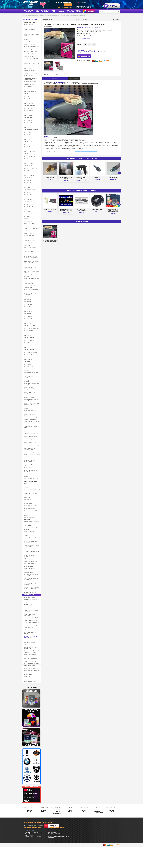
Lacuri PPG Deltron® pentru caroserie (30, 486)
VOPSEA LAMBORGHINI (29, 151)
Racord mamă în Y (50, 177)
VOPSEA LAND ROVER (29, 156)
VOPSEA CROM (27, 68)
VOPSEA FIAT (27, 125)
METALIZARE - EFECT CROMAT (31, 70)
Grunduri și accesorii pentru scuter (30, 443)
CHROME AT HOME (28, 75)
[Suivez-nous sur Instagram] (38, 825)
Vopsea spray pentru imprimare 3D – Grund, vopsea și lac (31, 591)
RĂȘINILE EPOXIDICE (29, 531)
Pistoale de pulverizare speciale (31, 622)
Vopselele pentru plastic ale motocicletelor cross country (31, 418)
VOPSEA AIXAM (28, 86)
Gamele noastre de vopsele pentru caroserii (30, 79)
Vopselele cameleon (28, 27)
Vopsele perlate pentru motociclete (29, 415)
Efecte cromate (27, 66)
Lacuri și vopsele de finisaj (30, 481)
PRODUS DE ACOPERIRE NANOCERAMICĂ (30, 502)
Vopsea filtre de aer (28, 627)
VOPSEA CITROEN (28, 110)
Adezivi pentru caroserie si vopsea (30, 655)
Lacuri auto (26, 483)
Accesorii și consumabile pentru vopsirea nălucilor (31, 542)
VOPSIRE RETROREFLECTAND (31, 510)
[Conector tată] (97, 168)
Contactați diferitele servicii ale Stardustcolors (57, 831)
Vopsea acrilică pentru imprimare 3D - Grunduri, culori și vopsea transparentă (32, 583)
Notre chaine (29, 786)
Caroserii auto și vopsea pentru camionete (31, 272)
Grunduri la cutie (28, 221)
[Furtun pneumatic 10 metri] (97, 200)
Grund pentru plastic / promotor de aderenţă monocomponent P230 (113, 210)
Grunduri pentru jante (29, 231)
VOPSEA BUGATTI (28, 101)
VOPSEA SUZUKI (28, 359)
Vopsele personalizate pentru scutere (31, 430)
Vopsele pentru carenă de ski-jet (31, 421)
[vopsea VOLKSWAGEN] (26, 778)
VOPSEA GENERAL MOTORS (31, 129)
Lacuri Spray (27, 515)
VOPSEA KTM (27, 333)
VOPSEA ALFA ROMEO (29, 89)
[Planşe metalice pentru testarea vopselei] (81, 200)
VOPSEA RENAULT (28, 187)
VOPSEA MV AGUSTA (29, 349)
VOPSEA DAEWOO (28, 115)
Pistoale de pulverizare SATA (31, 617)
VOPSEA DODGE (28, 120)
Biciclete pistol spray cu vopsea (31, 452)
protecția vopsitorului (29, 629)
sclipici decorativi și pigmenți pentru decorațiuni (31, 524)
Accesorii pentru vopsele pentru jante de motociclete (31, 404)
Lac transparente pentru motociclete (30, 407)
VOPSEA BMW (27, 98)
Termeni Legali (29, 835)
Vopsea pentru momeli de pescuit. (30, 538)
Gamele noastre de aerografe (31, 597)
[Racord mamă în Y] (50, 168)
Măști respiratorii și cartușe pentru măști (30, 633)
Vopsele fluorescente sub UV (31, 46)
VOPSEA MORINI (28, 345)
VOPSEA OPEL (27, 180)
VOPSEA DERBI (27, 313)
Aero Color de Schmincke (30, 681)
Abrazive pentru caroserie (30, 642)
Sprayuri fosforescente (29, 31)
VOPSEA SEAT (27, 197)
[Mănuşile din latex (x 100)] (50, 200)
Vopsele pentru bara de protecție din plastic (29, 286)
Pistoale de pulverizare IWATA (31, 620)
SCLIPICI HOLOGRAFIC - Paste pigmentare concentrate (66, 210)
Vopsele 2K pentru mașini (30, 265)
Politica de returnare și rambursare (34, 832)
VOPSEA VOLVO (28, 216)
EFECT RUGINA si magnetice (31, 58)
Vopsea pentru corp (28, 566)
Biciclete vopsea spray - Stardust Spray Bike (30, 449)
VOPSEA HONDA (28, 132)
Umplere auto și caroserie (30, 226)
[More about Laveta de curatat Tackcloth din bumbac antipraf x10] (50, 231)
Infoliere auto (27, 559)
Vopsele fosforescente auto (30, 41)
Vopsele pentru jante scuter (30, 439)
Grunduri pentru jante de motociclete (30, 393)
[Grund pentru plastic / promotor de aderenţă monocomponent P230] (113, 200)
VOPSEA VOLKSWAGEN (30, 214)
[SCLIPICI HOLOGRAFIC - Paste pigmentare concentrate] (66, 200)
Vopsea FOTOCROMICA (29, 56)
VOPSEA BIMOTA (28, 304)
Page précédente (47, 19)
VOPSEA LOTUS (28, 161)
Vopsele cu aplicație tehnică (30, 505)
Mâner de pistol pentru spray (81, 178)
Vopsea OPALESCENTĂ (29, 61)
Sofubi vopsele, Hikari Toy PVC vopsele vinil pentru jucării (31, 575)
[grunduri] (31, 698)
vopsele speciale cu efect (28, 11)
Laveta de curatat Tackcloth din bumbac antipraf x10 (50, 241)
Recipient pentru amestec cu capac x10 (65, 178)
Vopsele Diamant (28, 245)
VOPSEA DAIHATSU (28, 117)
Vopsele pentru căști (28, 467)
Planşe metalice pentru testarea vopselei (81, 210)
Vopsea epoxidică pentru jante (31, 228)
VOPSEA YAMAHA (28, 366)
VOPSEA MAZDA (28, 165)
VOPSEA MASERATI (28, 163)
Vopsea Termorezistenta (30, 508)
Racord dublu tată (113, 177)
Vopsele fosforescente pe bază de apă (31, 35)
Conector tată (97, 177)
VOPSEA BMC (27, 96)
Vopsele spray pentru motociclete (29, 377)
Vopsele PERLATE (28, 243)
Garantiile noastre (30, 833)
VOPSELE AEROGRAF (78, 11)
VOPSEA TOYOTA (28, 211)
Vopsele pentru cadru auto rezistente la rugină (30, 268)
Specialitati (61, 11)
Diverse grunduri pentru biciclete (32, 454)
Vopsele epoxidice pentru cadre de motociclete (31, 380)
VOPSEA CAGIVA (28, 311)
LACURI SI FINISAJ (53, 11)
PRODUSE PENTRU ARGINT (30, 73)
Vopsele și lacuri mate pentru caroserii (31, 494)
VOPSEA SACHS (28, 357)
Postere (25, 644)
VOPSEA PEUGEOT (28, 182)
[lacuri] (31, 737)
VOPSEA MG (27, 170)
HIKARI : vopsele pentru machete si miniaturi (29, 571)
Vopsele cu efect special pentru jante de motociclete (31, 396)
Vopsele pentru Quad (29, 424)
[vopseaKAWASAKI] (36, 778)
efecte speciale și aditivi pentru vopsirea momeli (31, 546)
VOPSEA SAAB (27, 194)
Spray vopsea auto (28, 238)
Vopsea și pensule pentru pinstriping (30, 534)
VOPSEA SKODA (28, 199)
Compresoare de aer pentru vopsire (30, 659)
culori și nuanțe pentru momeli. (31, 549)
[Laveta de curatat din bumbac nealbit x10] (59, 44)
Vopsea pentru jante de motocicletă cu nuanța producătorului (29, 388)
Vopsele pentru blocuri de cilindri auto (30, 275)
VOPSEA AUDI (27, 93)
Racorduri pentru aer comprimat (32, 625)
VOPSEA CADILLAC (28, 103)
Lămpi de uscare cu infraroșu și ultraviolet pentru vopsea (31, 651)
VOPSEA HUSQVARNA (29, 325)
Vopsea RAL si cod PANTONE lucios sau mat (31, 471)
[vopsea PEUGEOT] (36, 769)
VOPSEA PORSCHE (28, 185)
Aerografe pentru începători (30, 599)
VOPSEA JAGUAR (28, 141)
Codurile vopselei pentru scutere (32, 433)
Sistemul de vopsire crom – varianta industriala (58, 837)
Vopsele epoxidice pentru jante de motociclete (31, 384)
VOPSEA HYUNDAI (28, 134)
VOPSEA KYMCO (28, 335)
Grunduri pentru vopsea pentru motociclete (31, 373)
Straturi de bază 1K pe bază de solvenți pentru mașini (31, 262)
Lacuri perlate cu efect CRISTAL (31, 63)
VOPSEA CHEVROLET (29, 105)
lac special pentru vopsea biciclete (30, 457)
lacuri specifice (27, 499)
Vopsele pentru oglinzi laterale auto (31, 290)
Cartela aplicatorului (54, 833)
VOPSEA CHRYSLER (29, 108)
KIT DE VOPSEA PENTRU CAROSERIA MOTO (30, 294)
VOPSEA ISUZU (27, 137)
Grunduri (26, 218)
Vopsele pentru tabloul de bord (31, 278)
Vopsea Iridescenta (28, 251)
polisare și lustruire (28, 640)
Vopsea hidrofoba (28, 513)
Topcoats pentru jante (29, 233)
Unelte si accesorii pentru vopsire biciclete (30, 461)
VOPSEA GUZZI (27, 347)
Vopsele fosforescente (29, 29)
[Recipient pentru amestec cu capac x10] (66, 168)
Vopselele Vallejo (28, 679)
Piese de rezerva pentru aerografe (29, 607)
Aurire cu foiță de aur (29, 563)
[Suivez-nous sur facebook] (28, 825)
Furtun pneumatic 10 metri (97, 209)
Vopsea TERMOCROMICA (30, 54)
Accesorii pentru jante (29, 235)
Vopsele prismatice (28, 24)
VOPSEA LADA (27, 149)
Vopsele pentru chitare (29, 568)
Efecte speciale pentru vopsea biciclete (31, 464)
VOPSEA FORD (27, 127)
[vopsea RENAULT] (26, 753)
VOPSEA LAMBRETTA (29, 337)
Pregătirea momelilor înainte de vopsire (31, 552)
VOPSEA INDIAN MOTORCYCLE (31, 328)
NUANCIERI (89, 11)
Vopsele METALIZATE (29, 240)
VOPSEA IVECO (27, 139)
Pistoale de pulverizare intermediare (29, 615)
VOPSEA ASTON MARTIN (30, 91)
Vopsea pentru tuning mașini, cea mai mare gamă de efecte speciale (31, 257)
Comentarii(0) (74, 79)
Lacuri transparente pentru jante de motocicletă (31, 400)
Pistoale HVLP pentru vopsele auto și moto (31, 611)
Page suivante (116, 19)
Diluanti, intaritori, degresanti (31, 478)
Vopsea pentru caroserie (45, 11)
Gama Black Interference (30, 253)
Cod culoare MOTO (28, 297)
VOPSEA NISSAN (28, 177)
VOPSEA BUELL (28, 309)
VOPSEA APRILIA (28, 299)
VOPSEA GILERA (28, 318)
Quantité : (79, 44)
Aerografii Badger (28, 604)
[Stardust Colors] (35, 4)
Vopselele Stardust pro (29, 668)
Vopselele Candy (28, 49)
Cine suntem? (53, 835)
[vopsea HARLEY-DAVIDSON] (36, 753)
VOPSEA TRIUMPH (28, 364)
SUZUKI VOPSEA (28, 209)
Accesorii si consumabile (70, 11)
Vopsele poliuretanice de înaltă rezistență (31, 38)
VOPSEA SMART (28, 202)
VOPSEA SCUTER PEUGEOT (31, 352)
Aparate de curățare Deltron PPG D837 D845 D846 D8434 (32, 490)
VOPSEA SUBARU (28, 206)
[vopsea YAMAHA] (26, 769)
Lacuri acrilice (27, 497)
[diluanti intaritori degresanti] (31, 717)
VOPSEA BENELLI (28, 301)
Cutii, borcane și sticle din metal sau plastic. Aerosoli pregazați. (31, 662)
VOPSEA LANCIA (28, 153)
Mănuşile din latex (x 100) (50, 209)
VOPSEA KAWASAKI (29, 330)
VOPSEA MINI (27, 173)
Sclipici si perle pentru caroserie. (32, 521)
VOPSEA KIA (27, 146)
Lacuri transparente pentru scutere (30, 437)
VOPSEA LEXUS (28, 158)
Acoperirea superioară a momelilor (29, 556)
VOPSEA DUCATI (28, 316)
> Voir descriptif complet (83, 38)
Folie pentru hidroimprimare (30, 561)
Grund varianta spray (29, 223)
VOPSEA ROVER (28, 192)
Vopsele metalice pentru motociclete (30, 411)
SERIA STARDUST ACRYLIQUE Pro (31, 671)
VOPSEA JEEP (27, 144)
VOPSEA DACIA (27, 113)
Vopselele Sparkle (28, 676)
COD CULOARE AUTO (29, 84)
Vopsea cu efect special (29, 22)
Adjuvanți (26, 476)
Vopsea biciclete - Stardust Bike (31, 446)
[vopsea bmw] (26, 761)
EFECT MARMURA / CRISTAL (31, 51)
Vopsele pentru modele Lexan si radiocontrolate (31, 579)
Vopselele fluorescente (29, 44)
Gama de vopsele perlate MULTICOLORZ (30, 248)
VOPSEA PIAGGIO (28, 354)
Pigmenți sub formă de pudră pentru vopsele (30, 528)
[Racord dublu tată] (113, 168)
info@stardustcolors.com (65, 7)
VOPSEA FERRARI (28, 122)
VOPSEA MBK (27, 342)
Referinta (46, 26)
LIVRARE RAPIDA (30, 831)
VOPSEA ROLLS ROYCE (30, 190)
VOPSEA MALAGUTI (29, 340)
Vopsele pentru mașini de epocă (31, 281)
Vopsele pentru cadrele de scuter (30, 427)
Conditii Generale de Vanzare (33, 836)
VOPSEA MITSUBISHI (29, 175)
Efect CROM (37, 11)
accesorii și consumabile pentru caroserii (30, 637)
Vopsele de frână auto (29, 283)
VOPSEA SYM (27, 361)
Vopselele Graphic (28, 674)
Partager (56, 74)
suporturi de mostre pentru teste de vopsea (30, 648)
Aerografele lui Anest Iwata (30, 602)
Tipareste (48, 74)
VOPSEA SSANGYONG (29, 204)
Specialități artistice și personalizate (29, 518)
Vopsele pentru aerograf (30, 665)
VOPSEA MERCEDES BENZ (30, 168)
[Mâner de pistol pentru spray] (81, 168)
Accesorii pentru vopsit (29, 594)
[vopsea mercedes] (36, 761)
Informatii (55, 79)
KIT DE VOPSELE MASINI (30, 81)
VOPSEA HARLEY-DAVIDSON (31, 321)
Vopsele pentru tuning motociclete (29, 369)
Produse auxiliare (28, 473)
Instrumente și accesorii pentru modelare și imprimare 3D (31, 588)
